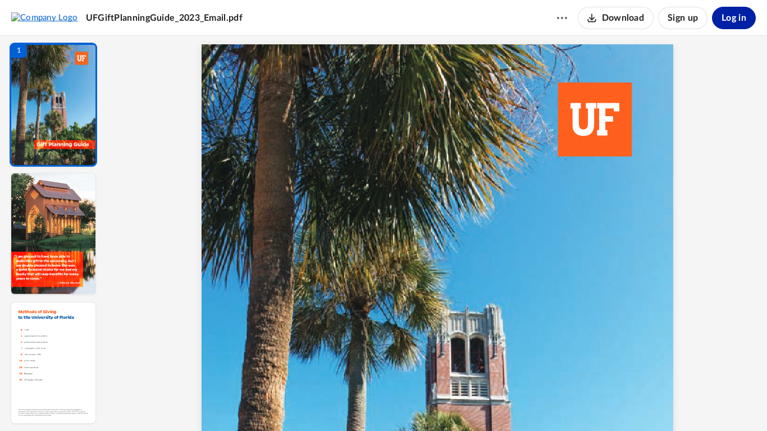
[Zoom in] (476, 403)
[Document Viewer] (437, 233)
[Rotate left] (499, 403)
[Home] (44, 17)
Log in (734, 17)
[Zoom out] (438, 403)
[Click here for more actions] (562, 18)
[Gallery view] (520, 403)
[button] (53, 104)
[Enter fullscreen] (541, 403)
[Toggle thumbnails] (334, 403)
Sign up (683, 17)
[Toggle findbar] (354, 403)
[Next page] (415, 403)
